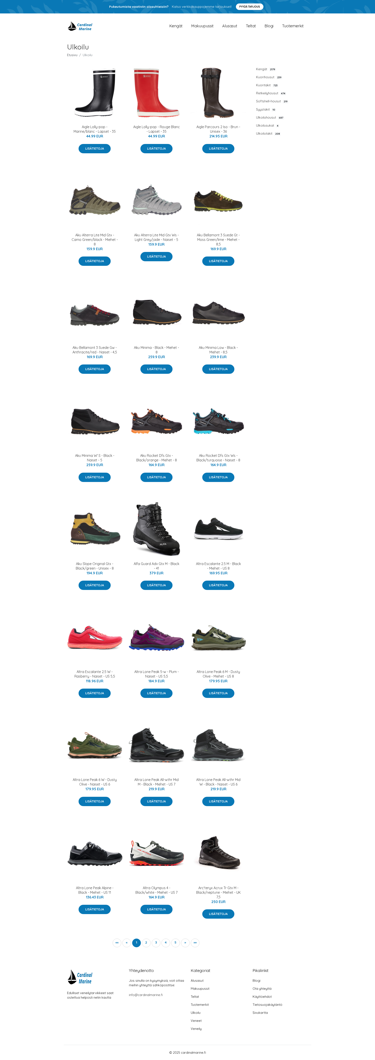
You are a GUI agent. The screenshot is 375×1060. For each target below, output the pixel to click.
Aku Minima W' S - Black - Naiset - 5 (94, 457)
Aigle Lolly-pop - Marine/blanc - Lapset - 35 (95, 129)
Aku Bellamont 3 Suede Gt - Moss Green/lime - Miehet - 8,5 (218, 239)
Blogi (269, 25)
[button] (185, 943)
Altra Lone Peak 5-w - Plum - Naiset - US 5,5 (156, 674)
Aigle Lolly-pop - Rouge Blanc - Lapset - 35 (156, 129)
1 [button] (136, 942)
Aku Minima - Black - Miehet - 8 (156, 349)
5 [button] (175, 942)
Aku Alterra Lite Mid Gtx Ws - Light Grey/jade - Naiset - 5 (156, 237)
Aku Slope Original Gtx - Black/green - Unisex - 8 (95, 566)
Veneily (196, 1029)
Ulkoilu (196, 1013)
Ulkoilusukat (267, 125)
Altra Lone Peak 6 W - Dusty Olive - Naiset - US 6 (95, 781)
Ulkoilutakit (268, 133)
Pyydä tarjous (249, 6)
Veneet (196, 1021)
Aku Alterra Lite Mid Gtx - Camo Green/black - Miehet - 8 (95, 239)
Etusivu (72, 55)
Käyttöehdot (262, 997)
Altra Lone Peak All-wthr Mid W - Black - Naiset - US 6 (218, 781)
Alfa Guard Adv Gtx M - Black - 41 (156, 566)
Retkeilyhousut (270, 93)
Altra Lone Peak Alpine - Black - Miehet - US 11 (94, 890)
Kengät (176, 25)
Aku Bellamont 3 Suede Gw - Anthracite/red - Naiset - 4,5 (94, 349)
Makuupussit (202, 25)
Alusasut (229, 25)
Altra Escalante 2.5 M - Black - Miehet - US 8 (218, 566)
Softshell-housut (272, 101)
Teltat (251, 25)
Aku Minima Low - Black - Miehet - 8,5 (218, 349)
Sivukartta (260, 1013)
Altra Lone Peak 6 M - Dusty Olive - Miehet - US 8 (218, 674)
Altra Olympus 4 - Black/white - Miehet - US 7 (156, 890)
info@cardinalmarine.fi (146, 995)
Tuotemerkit (293, 25)
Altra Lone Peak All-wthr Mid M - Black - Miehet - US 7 (156, 781)
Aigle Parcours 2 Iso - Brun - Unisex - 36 (218, 129)
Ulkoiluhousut (269, 117)
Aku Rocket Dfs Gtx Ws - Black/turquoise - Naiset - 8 (218, 457)
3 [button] (156, 942)
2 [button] (146, 942)
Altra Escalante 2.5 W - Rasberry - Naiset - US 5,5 (94, 674)
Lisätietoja (94, 148)
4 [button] (166, 942)
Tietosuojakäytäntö (267, 1005)
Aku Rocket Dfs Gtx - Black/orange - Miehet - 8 (156, 457)
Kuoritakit (267, 85)
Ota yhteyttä (262, 989)
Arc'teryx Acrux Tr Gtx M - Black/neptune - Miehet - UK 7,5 (218, 892)
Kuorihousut (268, 77)
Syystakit (265, 109)
